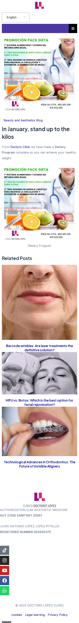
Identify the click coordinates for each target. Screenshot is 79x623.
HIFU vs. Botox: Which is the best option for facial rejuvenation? (39, 402)
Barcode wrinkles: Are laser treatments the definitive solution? (39, 348)
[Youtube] (4, 570)
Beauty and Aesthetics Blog (23, 120)
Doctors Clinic (20, 147)
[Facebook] (4, 580)
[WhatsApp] (4, 590)
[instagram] (4, 560)
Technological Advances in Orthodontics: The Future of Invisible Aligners (39, 464)
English (12, 17)
